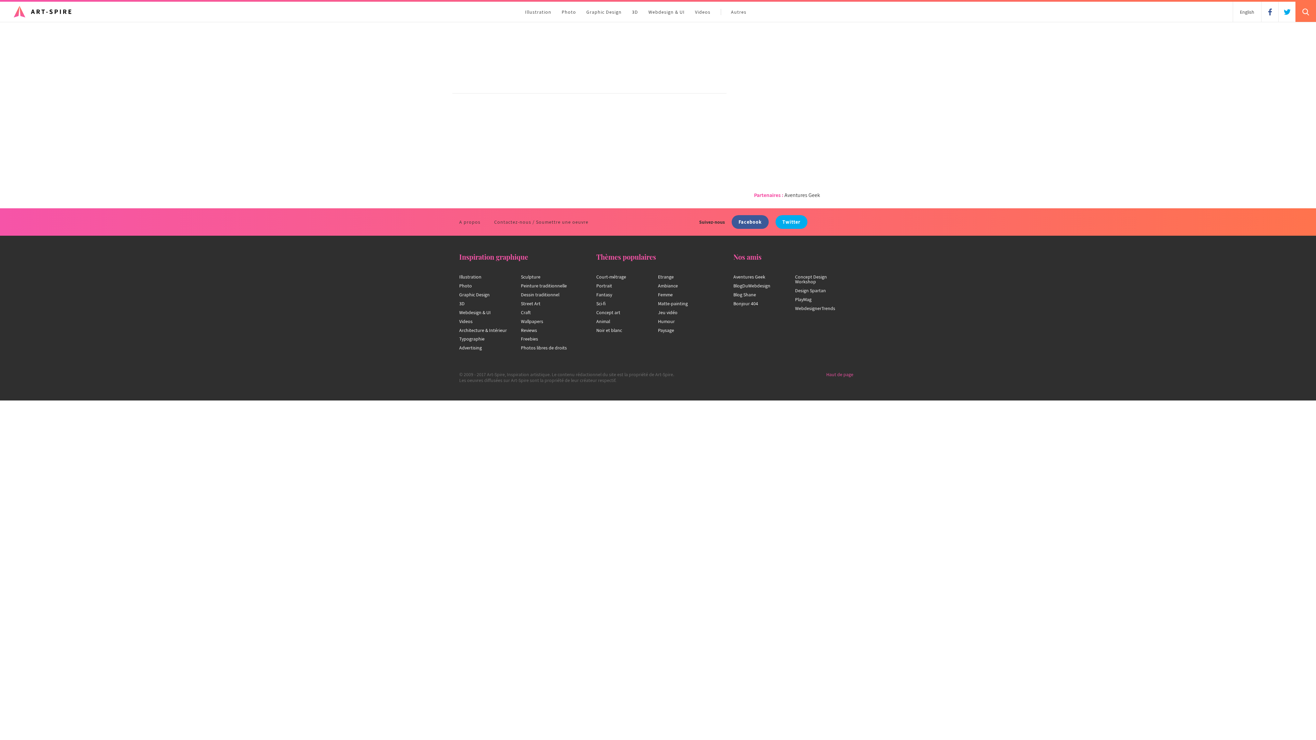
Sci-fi (601, 303)
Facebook (750, 222)
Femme (665, 295)
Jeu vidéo (668, 312)
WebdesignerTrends (815, 308)
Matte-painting (673, 303)
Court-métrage (611, 277)
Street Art (530, 303)
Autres (738, 12)
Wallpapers (532, 321)
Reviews (529, 330)
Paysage (666, 330)
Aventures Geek (802, 195)
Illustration (538, 12)
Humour (666, 321)
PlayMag (803, 299)
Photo (569, 12)
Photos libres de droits (544, 348)
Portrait (604, 286)
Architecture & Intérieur (483, 330)
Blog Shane (744, 295)
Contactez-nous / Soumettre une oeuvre (541, 222)
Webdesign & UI (666, 12)
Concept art (608, 312)
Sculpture (530, 277)
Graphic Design (604, 12)
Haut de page (839, 374)
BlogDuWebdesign (751, 286)
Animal (603, 321)
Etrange (666, 277)
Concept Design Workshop (811, 279)
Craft (526, 312)
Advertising (470, 348)
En (1247, 12)
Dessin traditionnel (540, 295)
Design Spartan (810, 290)
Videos (702, 12)
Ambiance (668, 286)
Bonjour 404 (745, 303)
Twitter (791, 222)
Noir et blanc (609, 330)
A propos (469, 222)
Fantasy (604, 295)
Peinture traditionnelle (544, 286)
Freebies (529, 339)
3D (635, 12)
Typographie (472, 339)
